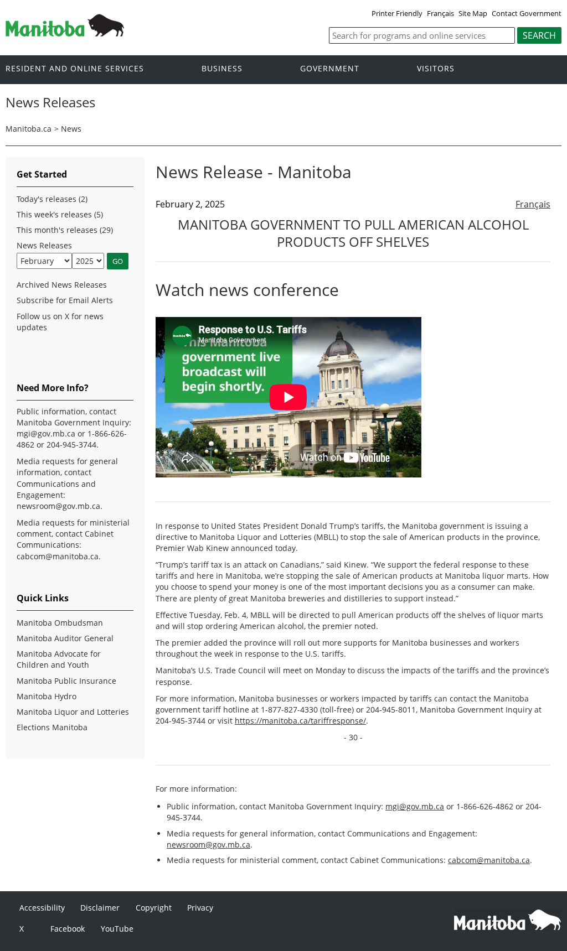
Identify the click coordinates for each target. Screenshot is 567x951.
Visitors (436, 69)
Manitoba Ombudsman (60, 622)
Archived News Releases (62, 284)
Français (440, 13)
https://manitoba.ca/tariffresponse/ (300, 720)
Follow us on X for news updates (60, 321)
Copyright (154, 907)
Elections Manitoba (52, 727)
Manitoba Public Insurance (66, 680)
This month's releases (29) (65, 230)
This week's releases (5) (60, 214)
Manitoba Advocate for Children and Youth (59, 659)
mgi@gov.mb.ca (414, 806)
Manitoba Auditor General (65, 638)
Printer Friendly (397, 13)
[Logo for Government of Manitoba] (65, 33)
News (71, 128)
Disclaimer (100, 907)
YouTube (117, 928)
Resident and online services (75, 69)
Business (222, 69)
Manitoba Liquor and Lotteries (73, 711)
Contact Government (526, 13)
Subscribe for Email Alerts (65, 300)
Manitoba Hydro (46, 696)
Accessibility (42, 907)
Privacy (200, 907)
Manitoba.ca (28, 128)
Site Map (472, 13)
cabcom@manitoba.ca (489, 860)
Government (329, 69)
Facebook (67, 928)
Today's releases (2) (52, 199)
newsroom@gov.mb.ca (208, 844)
